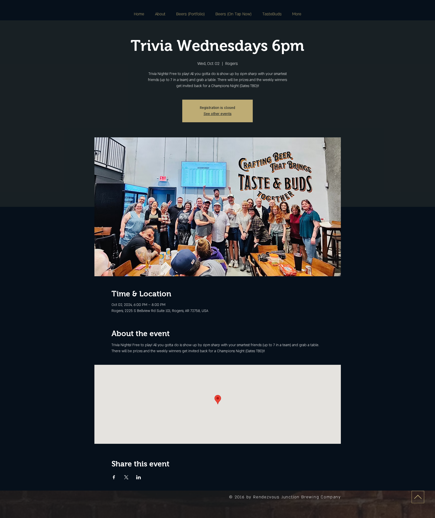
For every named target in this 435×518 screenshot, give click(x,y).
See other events (218, 113)
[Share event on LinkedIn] (138, 477)
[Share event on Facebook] (114, 477)
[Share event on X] (126, 477)
